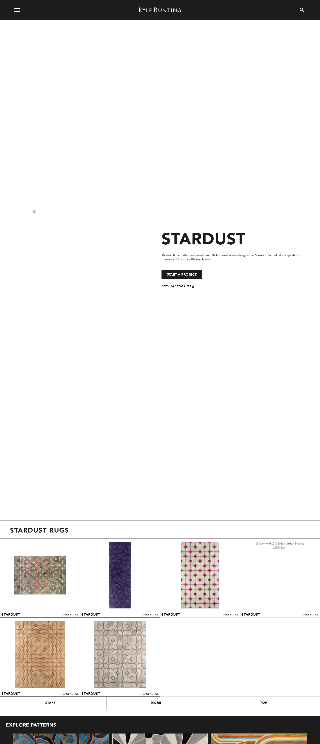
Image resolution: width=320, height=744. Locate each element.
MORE (156, 703)
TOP (263, 703)
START (50, 703)
